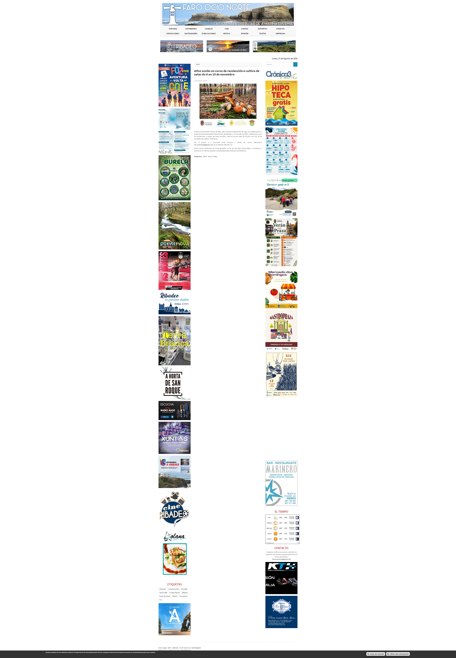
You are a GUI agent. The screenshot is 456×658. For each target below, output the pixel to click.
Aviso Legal (163, 648)
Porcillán (184, 589)
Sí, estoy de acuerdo (375, 654)
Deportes (262, 28)
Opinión (244, 33)
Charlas (209, 28)
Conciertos (183, 596)
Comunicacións (173, 589)
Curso (210, 156)
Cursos (244, 28)
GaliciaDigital (196, 648)
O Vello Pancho (174, 593)
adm (169, 648)
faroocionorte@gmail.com (281, 559)
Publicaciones (209, 33)
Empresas (280, 33)
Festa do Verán (164, 596)
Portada (173, 28)
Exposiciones (172, 33)
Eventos (280, 28)
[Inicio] (228, 14)
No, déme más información (398, 654)
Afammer (162, 589)
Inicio (198, 64)
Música (226, 33)
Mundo (174, 596)
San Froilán (163, 593)
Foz (160, 600)
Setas (215, 156)
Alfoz (205, 156)
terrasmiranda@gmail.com (203, 145)
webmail (175, 648)
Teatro (262, 33)
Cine (227, 28)
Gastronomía (190, 33)
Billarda (184, 593)
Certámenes (191, 28)
